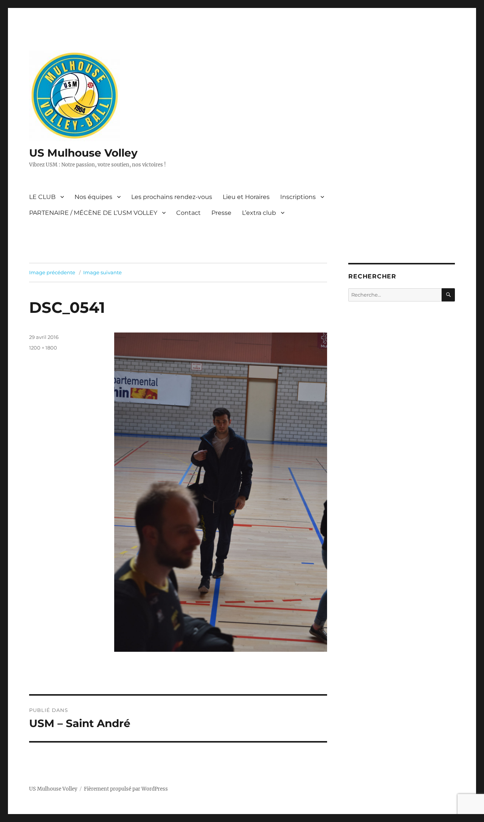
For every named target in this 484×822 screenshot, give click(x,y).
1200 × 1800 (43, 348)
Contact (188, 212)
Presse (221, 212)
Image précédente (52, 272)
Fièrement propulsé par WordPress (126, 789)
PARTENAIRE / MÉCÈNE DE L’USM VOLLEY (93, 212)
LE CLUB (42, 196)
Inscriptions (298, 196)
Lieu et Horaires (246, 196)
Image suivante (102, 272)
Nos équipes (93, 196)
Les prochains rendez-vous (171, 196)
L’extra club (259, 212)
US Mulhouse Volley (83, 152)
